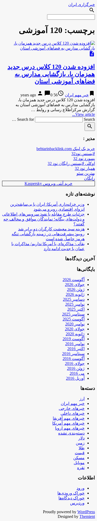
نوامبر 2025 (75, 304)
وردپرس (77, 503)
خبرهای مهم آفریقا (69, 418)
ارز (82, 398)
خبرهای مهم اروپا (70, 428)
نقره (81, 467)
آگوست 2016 (74, 358)
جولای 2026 (75, 284)
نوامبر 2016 (75, 344)
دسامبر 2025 (74, 299)
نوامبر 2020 (75, 324)
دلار (81, 438)
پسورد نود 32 (84, 158)
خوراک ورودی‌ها (71, 493)
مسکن (79, 458)
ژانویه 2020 (75, 334)
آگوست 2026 (74, 279)
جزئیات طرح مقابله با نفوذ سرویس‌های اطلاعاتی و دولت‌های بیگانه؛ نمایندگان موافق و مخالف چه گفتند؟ (43, 219)
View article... (83, 114)
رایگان (89, 178)
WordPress (86, 512)
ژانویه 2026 (75, 294)
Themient (87, 516)
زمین (80, 443)
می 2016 (77, 373)
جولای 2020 (75, 329)
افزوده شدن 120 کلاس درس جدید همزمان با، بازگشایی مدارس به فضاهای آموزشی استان (51, 74)
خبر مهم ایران (77, 95)
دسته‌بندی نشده (71, 433)
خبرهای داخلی (73, 413)
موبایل (79, 462)
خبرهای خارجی (72, 408)
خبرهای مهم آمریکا (68, 423)
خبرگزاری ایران (81, 4)
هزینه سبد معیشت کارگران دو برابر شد (51, 229)
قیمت (80, 453)
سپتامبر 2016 (73, 353)
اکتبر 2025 (76, 309)
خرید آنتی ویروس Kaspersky (48, 183)
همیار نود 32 (85, 168)
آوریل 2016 (75, 378)
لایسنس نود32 (83, 153)
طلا (82, 448)
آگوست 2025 (74, 319)
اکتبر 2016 (76, 348)
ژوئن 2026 (76, 289)
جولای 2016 (75, 363)
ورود (81, 488)
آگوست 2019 (74, 339)
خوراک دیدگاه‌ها (71, 498)
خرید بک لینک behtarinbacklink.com (65, 148)
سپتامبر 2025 (73, 314)
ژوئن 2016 (76, 368)
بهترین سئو (86, 173)
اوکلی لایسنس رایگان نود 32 (71, 163)
